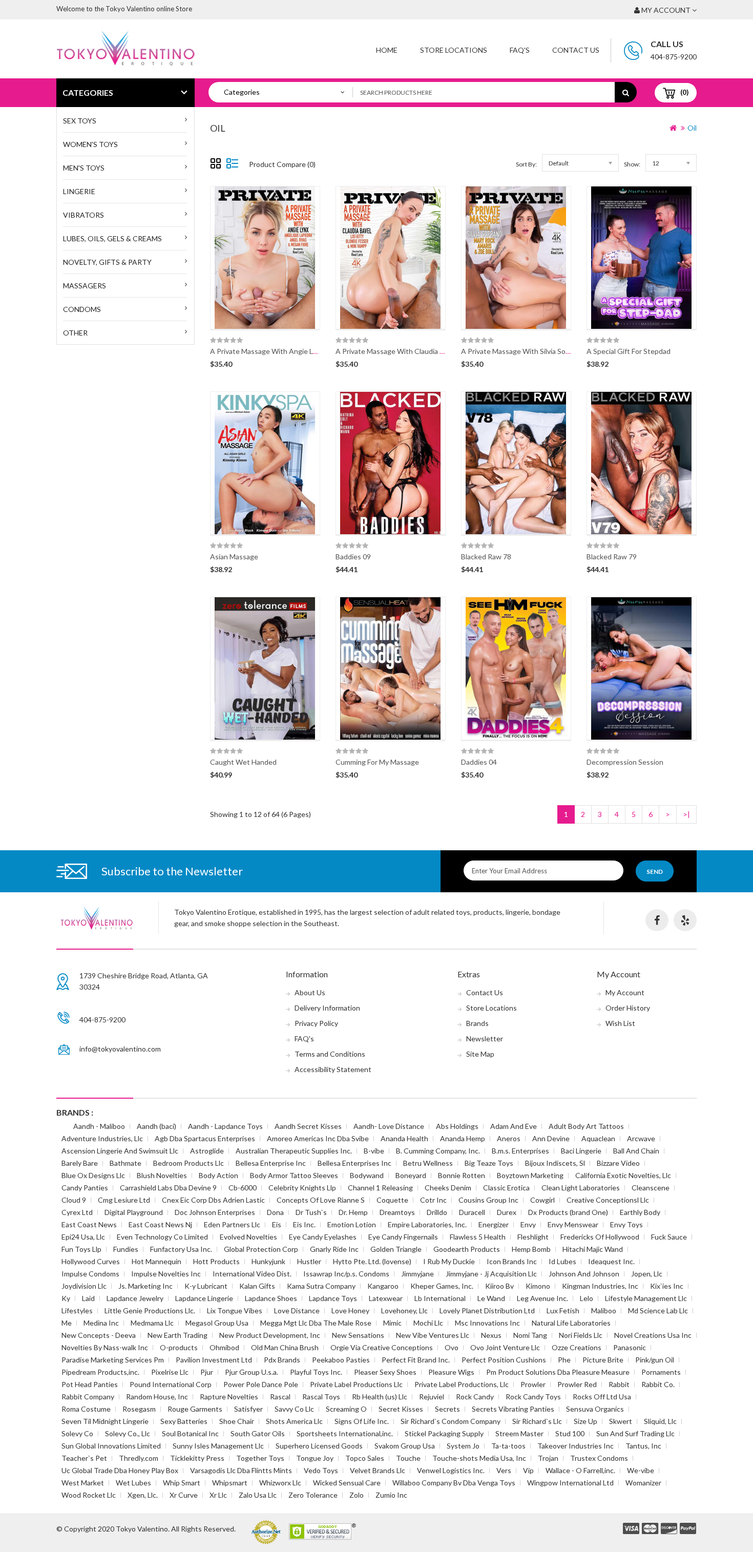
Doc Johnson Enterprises (215, 1212)
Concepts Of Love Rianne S (321, 1200)
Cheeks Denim (448, 1187)
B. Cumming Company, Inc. (438, 1150)
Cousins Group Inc (488, 1200)
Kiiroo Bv (499, 1286)
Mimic (392, 1322)
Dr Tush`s (311, 1212)
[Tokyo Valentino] (631, 1529)
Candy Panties (84, 1187)
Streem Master (519, 1433)
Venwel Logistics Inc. (451, 1470)
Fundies (125, 1249)
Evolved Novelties (248, 1236)
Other (75, 332)
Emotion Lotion (351, 1224)
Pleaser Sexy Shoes (385, 1372)
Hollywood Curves (90, 1261)
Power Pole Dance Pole (260, 1384)
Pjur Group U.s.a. (251, 1372)
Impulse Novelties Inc (166, 1273)
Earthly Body (640, 1212)
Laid (88, 1298)
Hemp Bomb (531, 1249)
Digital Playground (133, 1212)
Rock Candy (475, 1396)
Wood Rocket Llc (88, 1495)
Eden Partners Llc (232, 1224)
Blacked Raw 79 (612, 556)
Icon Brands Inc (512, 1261)
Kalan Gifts (257, 1286)
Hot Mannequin (156, 1261)
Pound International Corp (171, 1384)
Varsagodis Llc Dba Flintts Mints (241, 1470)
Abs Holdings (457, 1126)
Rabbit (619, 1384)
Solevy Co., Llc (127, 1433)
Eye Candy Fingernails (403, 1236)
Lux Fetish (563, 1310)
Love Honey (350, 1310)
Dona (275, 1212)
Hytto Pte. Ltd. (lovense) (372, 1261)
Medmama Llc (152, 1322)
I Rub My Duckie (449, 1261)
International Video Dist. (252, 1273)
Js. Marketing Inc (145, 1286)
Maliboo (603, 1310)
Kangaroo (383, 1286)
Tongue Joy (314, 1458)
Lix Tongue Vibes (234, 1310)
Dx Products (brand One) (568, 1212)
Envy (528, 1224)
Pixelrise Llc (170, 1372)
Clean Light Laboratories (580, 1187)
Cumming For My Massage (377, 762)
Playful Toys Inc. (316, 1372)
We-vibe (640, 1470)
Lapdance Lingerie (204, 1298)
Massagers (84, 285)
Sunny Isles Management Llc (218, 1445)
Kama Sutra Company (321, 1286)
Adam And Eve (513, 1126)
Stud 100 (569, 1433)
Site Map (480, 1054)
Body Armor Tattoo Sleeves (294, 1175)
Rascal (280, 1396)
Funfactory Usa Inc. (181, 1249)
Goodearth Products (466, 1249)
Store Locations (453, 50)
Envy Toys (626, 1224)
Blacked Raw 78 (486, 556)
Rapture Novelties (229, 1396)
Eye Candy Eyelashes (323, 1236)
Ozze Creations (576, 1347)
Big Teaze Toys (489, 1163)
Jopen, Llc (646, 1273)
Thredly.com (138, 1458)
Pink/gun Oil (654, 1359)
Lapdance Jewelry (135, 1298)
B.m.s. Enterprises (520, 1150)
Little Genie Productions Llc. (149, 1310)
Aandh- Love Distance (388, 1126)
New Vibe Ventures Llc (432, 1335)
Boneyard (410, 1175)
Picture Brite (602, 1359)
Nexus (491, 1335)
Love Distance (297, 1310)
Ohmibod (224, 1347)
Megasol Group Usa (216, 1322)
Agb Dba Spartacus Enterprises (205, 1138)
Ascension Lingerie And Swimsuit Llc (119, 1150)
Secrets (447, 1408)
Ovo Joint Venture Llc (505, 1347)
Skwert (620, 1421)
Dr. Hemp (353, 1212)
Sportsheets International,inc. (345, 1433)
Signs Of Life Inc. (361, 1421)
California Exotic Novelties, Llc (623, 1175)
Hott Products (216, 1261)
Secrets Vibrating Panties (513, 1408)
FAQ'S (520, 50)
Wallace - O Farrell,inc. (580, 1470)
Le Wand (491, 1298)
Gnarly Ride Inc (334, 1249)
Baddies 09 (353, 556)
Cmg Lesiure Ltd (124, 1200)
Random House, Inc (157, 1396)
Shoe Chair (236, 1421)
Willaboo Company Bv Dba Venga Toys (453, 1482)
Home (387, 50)
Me (66, 1322)
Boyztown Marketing (530, 1175)
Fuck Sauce (669, 1236)
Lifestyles (77, 1310)
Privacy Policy (316, 1023)
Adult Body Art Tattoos (586, 1126)
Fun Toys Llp (81, 1249)
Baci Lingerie (581, 1150)
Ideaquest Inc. (611, 1261)
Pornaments (661, 1372)
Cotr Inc (433, 1200)
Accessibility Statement (333, 1069)
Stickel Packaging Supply (444, 1433)
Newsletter (484, 1038)
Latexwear (386, 1298)
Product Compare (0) (282, 164)
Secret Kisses (401, 1408)
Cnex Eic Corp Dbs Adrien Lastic (213, 1200)
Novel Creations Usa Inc (653, 1335)
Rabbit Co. (658, 1384)
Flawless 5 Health (478, 1236)
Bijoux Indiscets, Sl (555, 1163)
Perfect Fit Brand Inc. (416, 1359)
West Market (82, 1482)
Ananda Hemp (462, 1138)
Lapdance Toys (333, 1298)
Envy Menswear (573, 1224)
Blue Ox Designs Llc (93, 1175)
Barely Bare (79, 1163)
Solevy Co (77, 1433)
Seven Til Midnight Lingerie (105, 1421)
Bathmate (125, 1163)
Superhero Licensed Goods (319, 1445)
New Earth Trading (177, 1335)
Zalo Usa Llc (258, 1495)
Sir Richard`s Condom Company (450, 1421)
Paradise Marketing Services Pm (112, 1359)
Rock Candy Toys (533, 1396)
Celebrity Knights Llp (302, 1187)
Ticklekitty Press (197, 1458)
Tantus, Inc (643, 1445)
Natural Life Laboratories (571, 1322)
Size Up (585, 1421)
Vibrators (83, 215)
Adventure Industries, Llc (102, 1138)
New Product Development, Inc (269, 1335)
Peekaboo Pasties (341, 1359)
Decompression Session (625, 762)
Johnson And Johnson (584, 1273)
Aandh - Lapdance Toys (225, 1126)
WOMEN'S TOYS (90, 144)
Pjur (206, 1372)
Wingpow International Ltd (570, 1482)
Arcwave (641, 1138)
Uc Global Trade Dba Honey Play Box (119, 1470)
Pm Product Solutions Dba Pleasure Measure (558, 1372)
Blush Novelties (162, 1175)
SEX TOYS (79, 120)
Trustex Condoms (599, 1458)
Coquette (392, 1200)
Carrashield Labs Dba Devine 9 (168, 1187)
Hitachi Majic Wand (592, 1249)
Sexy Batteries (183, 1421)
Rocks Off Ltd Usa (602, 1396)
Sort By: (526, 164)
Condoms (82, 309)
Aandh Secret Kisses (308, 1126)
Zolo (356, 1495)
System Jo (463, 1445)
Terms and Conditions (330, 1054)
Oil (692, 127)
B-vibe (374, 1150)
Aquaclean (598, 1138)
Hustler (309, 1261)
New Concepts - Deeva (98, 1335)
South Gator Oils (258, 1433)
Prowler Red (577, 1384)
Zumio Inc (391, 1495)
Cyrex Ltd (77, 1212)
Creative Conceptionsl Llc (608, 1200)
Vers (503, 1470)
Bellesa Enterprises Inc (354, 1163)
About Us (310, 992)
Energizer (493, 1224)
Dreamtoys (397, 1212)
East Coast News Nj (160, 1224)
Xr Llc (218, 1495)
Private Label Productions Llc (356, 1384)
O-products (179, 1347)
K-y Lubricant (205, 1286)
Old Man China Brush (285, 1347)
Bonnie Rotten (461, 1175)
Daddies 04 (479, 762)
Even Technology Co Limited (162, 1236)
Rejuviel (431, 1396)
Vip (528, 1470)
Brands (477, 1023)
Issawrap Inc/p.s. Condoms (346, 1273)
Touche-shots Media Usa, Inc (479, 1458)
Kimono (538, 1286)
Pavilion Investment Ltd (214, 1359)
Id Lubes (562, 1261)
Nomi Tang (530, 1335)
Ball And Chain (636, 1150)
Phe (564, 1359)
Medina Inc (101, 1322)
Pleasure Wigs (451, 1372)
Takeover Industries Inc (575, 1445)
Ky (65, 1298)
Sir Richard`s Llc (537, 1421)
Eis (276, 1224)
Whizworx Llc (280, 1482)
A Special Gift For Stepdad (629, 351)
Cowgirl (542, 1200)
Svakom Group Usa (404, 1445)
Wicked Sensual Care (347, 1482)
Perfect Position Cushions (504, 1359)
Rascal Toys (321, 1396)
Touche (408, 1458)
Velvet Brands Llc (377, 1470)
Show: (632, 164)
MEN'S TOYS (83, 167)
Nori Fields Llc (580, 1335)
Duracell (472, 1212)
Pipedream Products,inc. (100, 1372)
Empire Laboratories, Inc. (427, 1224)
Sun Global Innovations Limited (111, 1445)
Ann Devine (551, 1138)
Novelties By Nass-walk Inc (104, 1347)
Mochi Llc (428, 1322)
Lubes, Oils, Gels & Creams (112, 238)
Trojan (548, 1458)
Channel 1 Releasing (380, 1187)
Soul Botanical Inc (190, 1433)
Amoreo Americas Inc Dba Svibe (318, 1138)
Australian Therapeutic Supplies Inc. (294, 1150)
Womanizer (643, 1482)
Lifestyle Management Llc (646, 1298)
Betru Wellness (428, 1163)
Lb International (440, 1298)
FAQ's (304, 1038)
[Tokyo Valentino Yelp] (685, 920)
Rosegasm (139, 1408)
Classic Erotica (506, 1187)
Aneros (508, 1138)
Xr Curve (184, 1495)
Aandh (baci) (156, 1126)
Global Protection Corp (261, 1249)
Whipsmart (229, 1482)
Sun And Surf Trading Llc (635, 1433)
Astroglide (207, 1150)
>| (686, 814)
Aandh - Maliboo (99, 1126)
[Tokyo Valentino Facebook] (656, 920)
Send (654, 871)
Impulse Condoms (90, 1273)
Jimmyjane (417, 1273)
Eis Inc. (304, 1224)
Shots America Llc (294, 1421)
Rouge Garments (195, 1408)
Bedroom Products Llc (188, 1163)
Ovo (451, 1347)
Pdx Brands (282, 1359)
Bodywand (367, 1175)
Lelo (586, 1298)
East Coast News (89, 1224)
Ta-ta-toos (508, 1445)
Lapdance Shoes (271, 1298)
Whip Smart (181, 1482)
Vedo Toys (321, 1470)
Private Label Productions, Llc (461, 1384)
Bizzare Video (618, 1163)
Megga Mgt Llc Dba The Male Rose (315, 1322)
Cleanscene (651, 1187)
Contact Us (575, 50)
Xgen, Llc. (143, 1495)
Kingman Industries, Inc (600, 1286)
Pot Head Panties (89, 1384)
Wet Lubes (133, 1482)
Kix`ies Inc (666, 1286)
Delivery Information (327, 1007)
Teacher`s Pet (84, 1458)
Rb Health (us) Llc (379, 1396)
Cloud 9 (73, 1200)
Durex (506, 1212)
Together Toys (260, 1458)
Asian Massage (234, 556)
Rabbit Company (87, 1396)
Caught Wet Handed (243, 762)
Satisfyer (248, 1408)
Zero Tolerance (313, 1495)
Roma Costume (86, 1408)
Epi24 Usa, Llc (83, 1236)
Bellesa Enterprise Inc (271, 1163)
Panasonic (629, 1347)
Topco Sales (364, 1458)
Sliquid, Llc (660, 1421)
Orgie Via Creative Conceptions (381, 1347)
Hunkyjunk (268, 1261)
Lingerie (79, 191)
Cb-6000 (242, 1187)
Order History (627, 1007)
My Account (624, 992)
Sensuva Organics (595, 1408)
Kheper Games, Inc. (441, 1286)
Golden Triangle (396, 1249)
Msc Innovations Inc (487, 1322)
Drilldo (437, 1212)
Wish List (620, 1023)
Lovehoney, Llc (404, 1310)
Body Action (218, 1175)
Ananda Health (404, 1138)
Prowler (533, 1384)
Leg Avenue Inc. (542, 1298)
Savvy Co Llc (294, 1408)
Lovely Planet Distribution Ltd (487, 1310)
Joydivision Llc (84, 1286)
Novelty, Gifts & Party (107, 262)
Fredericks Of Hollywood (599, 1236)
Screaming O (346, 1408)
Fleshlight (533, 1236)
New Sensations (358, 1335)
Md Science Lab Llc (658, 1310)
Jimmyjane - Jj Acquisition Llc (491, 1273)
